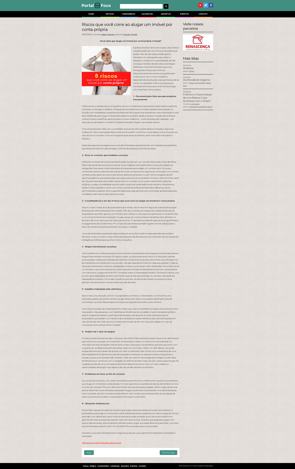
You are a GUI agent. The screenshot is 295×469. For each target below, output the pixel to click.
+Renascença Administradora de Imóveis (101, 443)
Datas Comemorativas (197, 83)
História (209, 107)
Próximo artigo (168, 452)
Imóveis (133, 34)
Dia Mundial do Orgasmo (196, 80)
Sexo (185, 86)
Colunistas (147, 14)
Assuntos (166, 14)
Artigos (110, 14)
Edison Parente (108, 34)
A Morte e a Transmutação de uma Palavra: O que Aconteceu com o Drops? (197, 97)
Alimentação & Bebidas (197, 107)
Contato (203, 14)
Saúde (208, 83)
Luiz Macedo (194, 104)
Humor (191, 71)
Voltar (88, 452)
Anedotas (188, 68)
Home (91, 14)
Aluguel (126, 34)
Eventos (184, 14)
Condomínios (128, 14)
